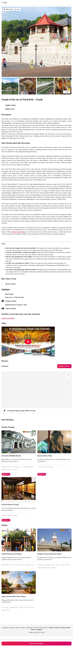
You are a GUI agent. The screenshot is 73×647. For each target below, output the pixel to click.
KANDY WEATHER (36, 335)
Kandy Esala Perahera (35, 238)
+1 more (66, 92)
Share (19, 9)
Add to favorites (10, 9)
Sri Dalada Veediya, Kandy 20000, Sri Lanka (22, 433)
